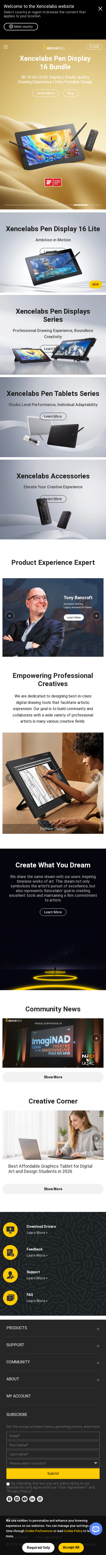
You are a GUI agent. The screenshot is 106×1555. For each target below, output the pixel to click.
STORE (94, 47)
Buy (71, 93)
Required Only (38, 1548)
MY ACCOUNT (18, 1396)
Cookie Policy (73, 1531)
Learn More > (37, 1233)
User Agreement (73, 1487)
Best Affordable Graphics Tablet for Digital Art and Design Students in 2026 (50, 1169)
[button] (9, 616)
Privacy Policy (19, 1491)
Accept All (71, 1547)
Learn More (45, 93)
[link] (6, 47)
